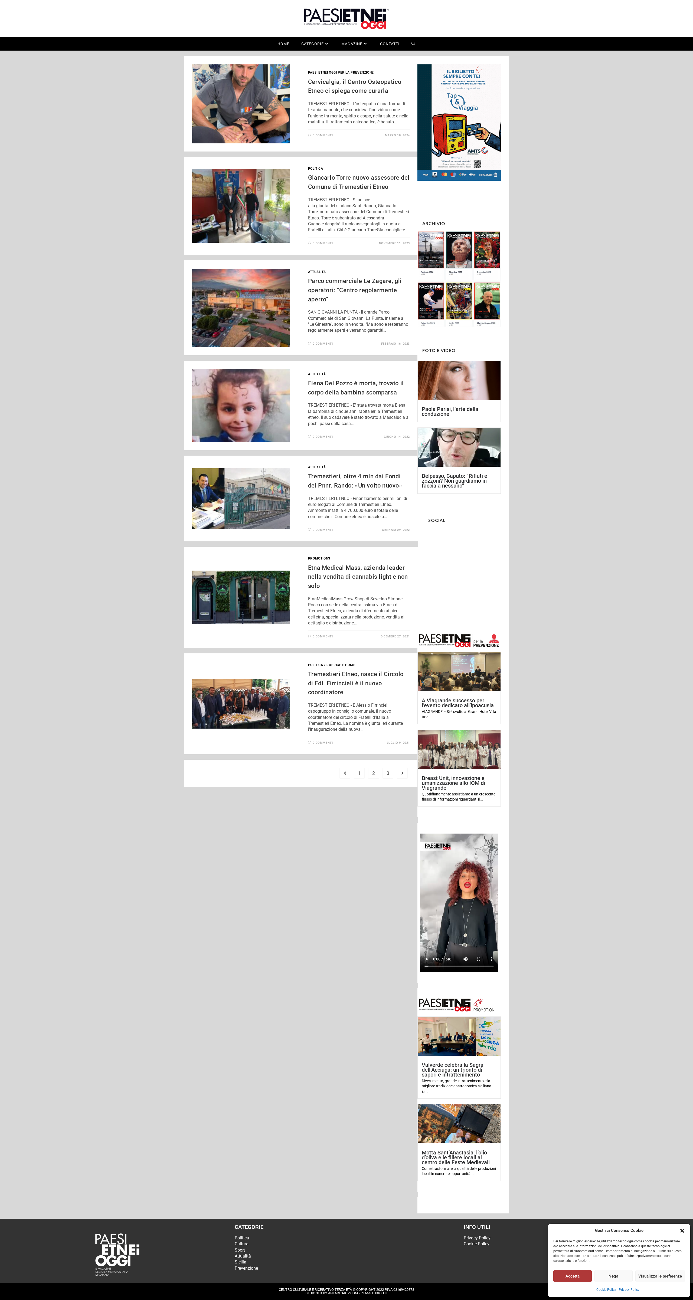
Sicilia (240, 1262)
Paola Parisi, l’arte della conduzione (450, 411)
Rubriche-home (340, 665)
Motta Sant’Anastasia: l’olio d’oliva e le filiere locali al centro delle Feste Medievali (456, 1157)
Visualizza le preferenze (660, 1276)
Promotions (319, 558)
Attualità (317, 272)
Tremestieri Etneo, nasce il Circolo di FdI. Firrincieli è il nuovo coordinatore (356, 683)
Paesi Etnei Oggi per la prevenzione (341, 72)
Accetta (572, 1276)
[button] (682, 1230)
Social (437, 520)
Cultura (242, 1243)
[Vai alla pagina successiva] (402, 773)
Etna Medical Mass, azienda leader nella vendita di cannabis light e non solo (358, 576)
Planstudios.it (374, 1293)
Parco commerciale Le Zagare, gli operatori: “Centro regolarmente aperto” (355, 290)
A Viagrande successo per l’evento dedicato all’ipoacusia (458, 703)
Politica (315, 168)
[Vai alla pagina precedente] (344, 773)
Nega (613, 1276)
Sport (240, 1250)
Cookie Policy (606, 1290)
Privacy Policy (629, 1290)
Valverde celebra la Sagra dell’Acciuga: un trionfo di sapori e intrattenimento (452, 1070)
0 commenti (323, 135)
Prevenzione (246, 1268)
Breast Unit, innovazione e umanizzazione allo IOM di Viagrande (453, 783)
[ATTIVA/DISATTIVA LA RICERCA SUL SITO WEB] (413, 44)
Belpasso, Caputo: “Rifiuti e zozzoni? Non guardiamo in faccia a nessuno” (454, 481)
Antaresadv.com (343, 1293)
